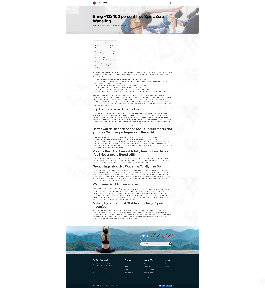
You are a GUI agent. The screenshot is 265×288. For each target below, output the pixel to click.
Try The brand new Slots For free (104, 46)
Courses (148, 3)
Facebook (167, 264)
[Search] (170, 3)
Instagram (167, 266)
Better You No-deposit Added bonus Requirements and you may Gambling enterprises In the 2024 (105, 50)
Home (116, 3)
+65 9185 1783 (104, 268)
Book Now (160, 3)
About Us (122, 3)
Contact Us (147, 266)
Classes (130, 3)
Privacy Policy (147, 277)
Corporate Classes (148, 272)
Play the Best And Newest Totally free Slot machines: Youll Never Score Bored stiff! (105, 56)
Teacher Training (138, 3)
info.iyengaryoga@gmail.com (104, 271)
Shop (153, 3)
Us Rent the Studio (149, 269)
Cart (145, 264)
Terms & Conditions (149, 275)
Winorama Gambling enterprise (104, 63)
